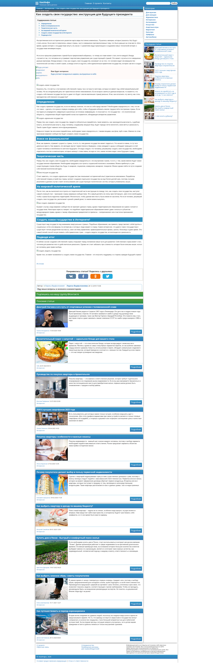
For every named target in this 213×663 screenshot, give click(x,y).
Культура (149, 32)
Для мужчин (151, 12)
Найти (174, 3)
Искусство (150, 25)
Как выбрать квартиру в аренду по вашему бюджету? (65, 506)
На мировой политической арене (53, 30)
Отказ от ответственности (78, 661)
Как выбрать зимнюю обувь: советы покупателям (63, 575)
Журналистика (152, 17)
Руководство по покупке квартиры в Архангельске (63, 374)
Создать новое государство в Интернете (56, 33)
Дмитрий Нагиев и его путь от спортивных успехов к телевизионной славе (76, 307)
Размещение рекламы (89, 647)
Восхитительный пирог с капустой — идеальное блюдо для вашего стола (75, 339)
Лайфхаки (150, 34)
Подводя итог (46, 35)
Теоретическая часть (49, 28)
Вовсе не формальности (50, 26)
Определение (46, 24)
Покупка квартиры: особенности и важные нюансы (64, 436)
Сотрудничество (87, 645)
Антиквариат (151, 22)
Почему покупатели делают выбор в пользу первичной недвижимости (74, 472)
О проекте (97, 3)
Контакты (107, 3)
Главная (88, 3)
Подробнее (136, 331)
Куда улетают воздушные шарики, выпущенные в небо (73, 74)
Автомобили (151, 37)
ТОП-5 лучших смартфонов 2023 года (56, 409)
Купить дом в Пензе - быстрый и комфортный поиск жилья (68, 537)
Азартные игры (152, 27)
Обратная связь (43, 647)
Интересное (41, 333)
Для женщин (151, 15)
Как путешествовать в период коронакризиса (61, 611)
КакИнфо (44, 2)
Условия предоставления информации (51, 661)
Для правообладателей (90, 649)
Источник (40, 264)
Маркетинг (150, 30)
